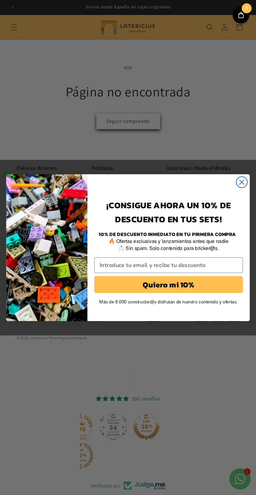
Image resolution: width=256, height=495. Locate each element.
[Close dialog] (241, 182)
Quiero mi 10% (168, 284)
